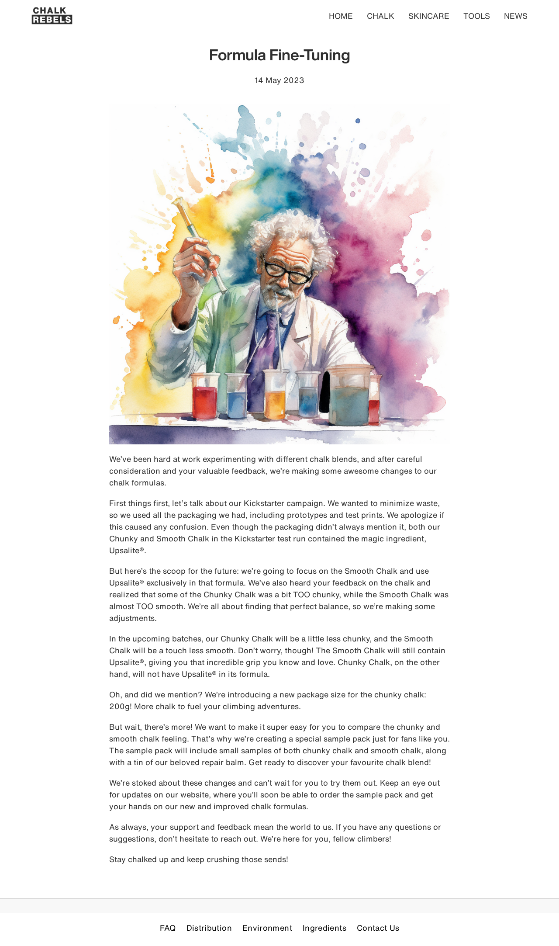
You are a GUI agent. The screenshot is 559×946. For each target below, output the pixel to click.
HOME (341, 16)
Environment (267, 928)
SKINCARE (428, 16)
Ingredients (324, 928)
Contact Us (378, 928)
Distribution (209, 928)
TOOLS (476, 16)
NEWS (516, 16)
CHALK (380, 16)
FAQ (168, 928)
